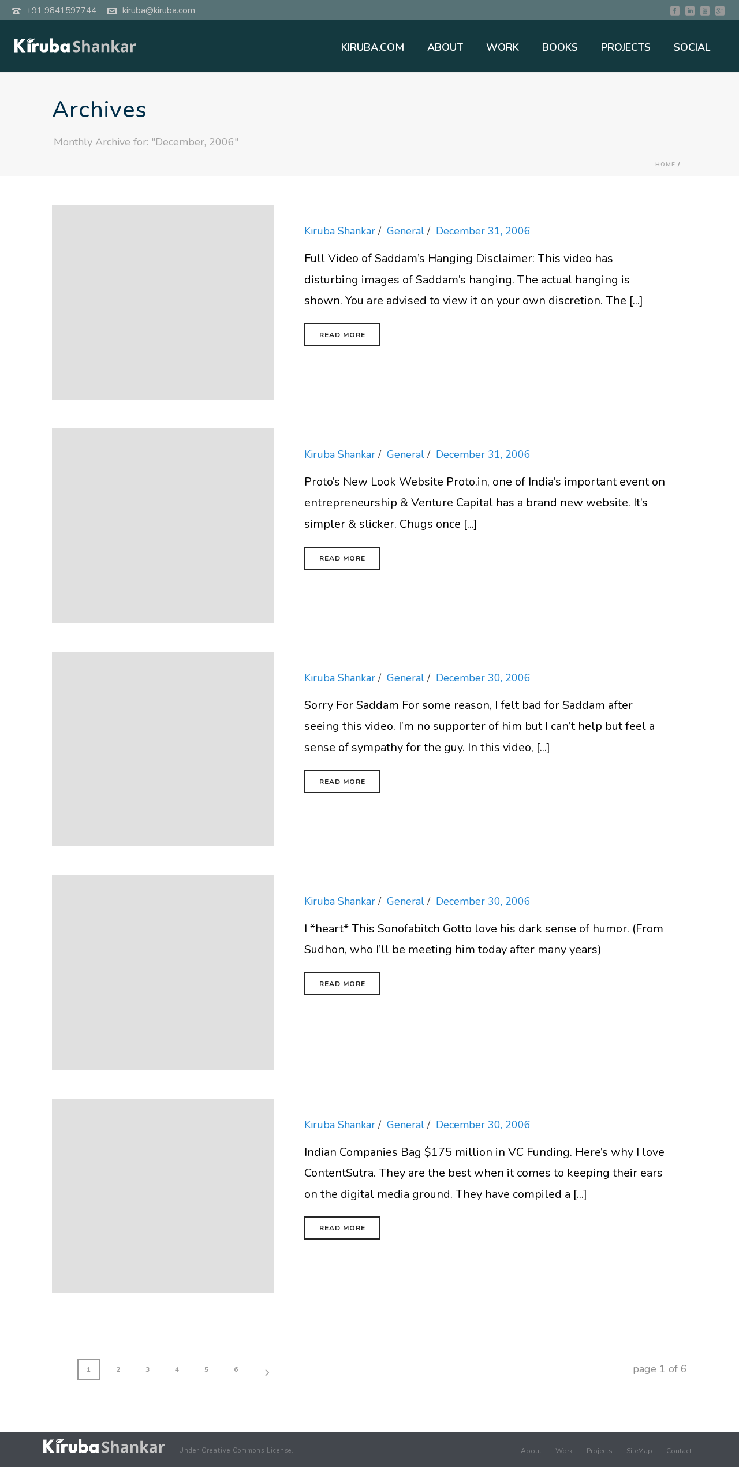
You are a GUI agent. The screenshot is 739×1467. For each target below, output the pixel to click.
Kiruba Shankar (339, 231)
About (531, 1450)
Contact (679, 1450)
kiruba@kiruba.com (158, 10)
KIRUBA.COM (372, 47)
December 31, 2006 (483, 231)
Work (564, 1450)
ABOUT (445, 47)
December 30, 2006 (483, 678)
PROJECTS (626, 47)
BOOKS (560, 47)
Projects (600, 1450)
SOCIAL (692, 47)
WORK (502, 47)
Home (665, 164)
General (405, 231)
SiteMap (639, 1450)
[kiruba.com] (103, 1445)
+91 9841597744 (61, 10)
